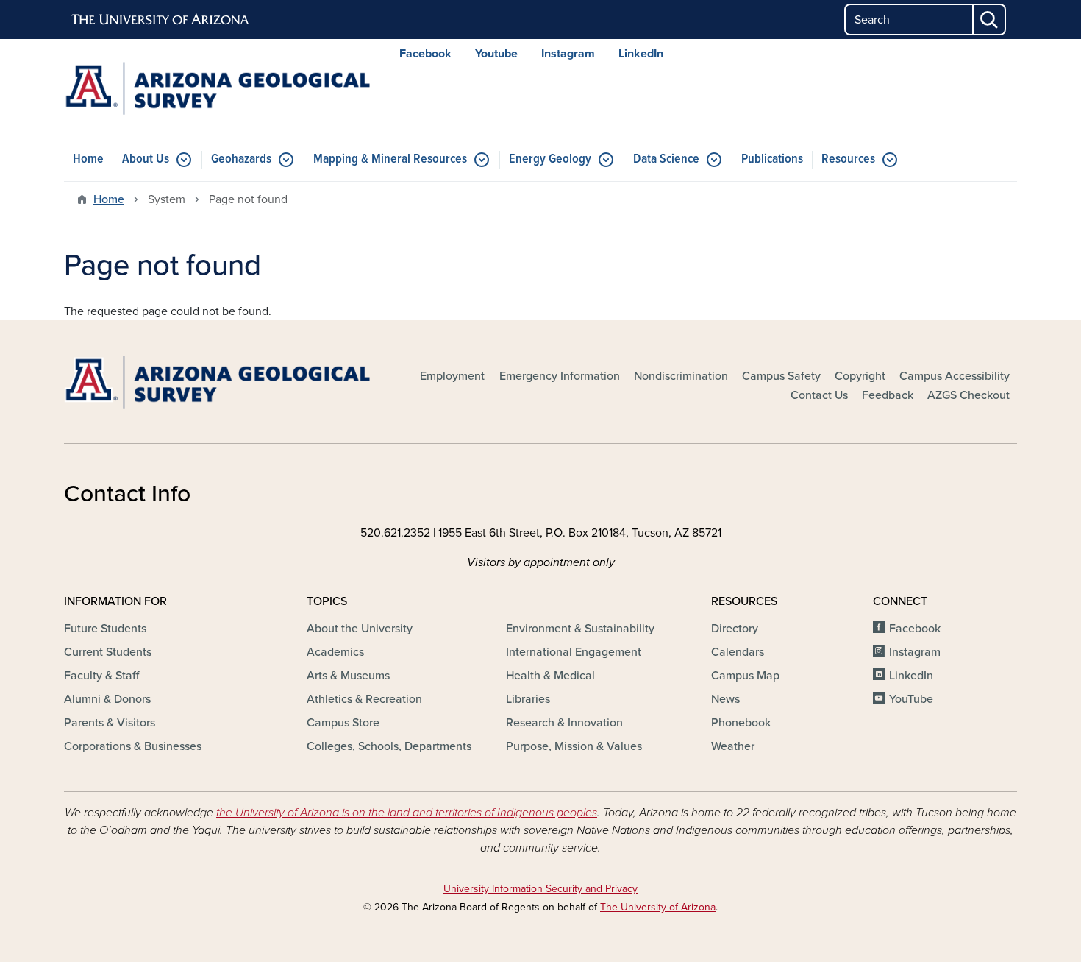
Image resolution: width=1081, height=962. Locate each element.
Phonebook (741, 722)
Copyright (860, 376)
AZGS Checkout (968, 395)
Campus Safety (781, 376)
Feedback (887, 395)
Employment (452, 376)
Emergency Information (559, 376)
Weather (732, 746)
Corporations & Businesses (132, 746)
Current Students (107, 652)
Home (88, 159)
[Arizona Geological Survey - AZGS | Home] (217, 88)
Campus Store (343, 722)
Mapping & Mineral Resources (390, 159)
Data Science (666, 159)
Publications (772, 159)
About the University (360, 628)
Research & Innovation (564, 722)
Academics (335, 652)
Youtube (496, 53)
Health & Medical (550, 675)
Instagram (568, 53)
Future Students (105, 628)
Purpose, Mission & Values (574, 746)
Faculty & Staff (101, 675)
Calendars (737, 652)
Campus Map (745, 675)
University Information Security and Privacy (540, 889)
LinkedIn (640, 53)
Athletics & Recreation (364, 699)
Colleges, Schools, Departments (389, 746)
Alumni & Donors (107, 699)
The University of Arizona (658, 907)
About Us (145, 159)
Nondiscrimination (681, 376)
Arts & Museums (348, 675)
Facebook (425, 53)
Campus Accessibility (954, 376)
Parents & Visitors (109, 722)
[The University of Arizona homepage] (161, 19)
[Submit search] (990, 19)
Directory (734, 628)
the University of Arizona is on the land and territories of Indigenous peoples (406, 812)
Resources (848, 159)
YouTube (911, 699)
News (725, 699)
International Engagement (573, 652)
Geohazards (241, 159)
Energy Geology (550, 159)
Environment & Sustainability (580, 628)
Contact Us (819, 395)
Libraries (528, 699)
